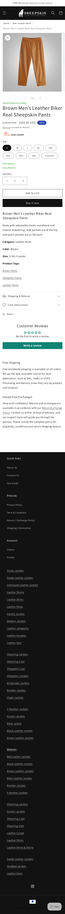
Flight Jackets (15, 697)
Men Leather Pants (22, 23)
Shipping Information (19, 528)
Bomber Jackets (16, 690)
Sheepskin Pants (12, 277)
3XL (8, 155)
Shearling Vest (15, 825)
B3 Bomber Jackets (18, 683)
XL (38, 147)
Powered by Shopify (42, 908)
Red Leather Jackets (18, 756)
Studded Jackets (16, 866)
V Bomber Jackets (17, 792)
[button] (4, 13)
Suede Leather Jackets (20, 577)
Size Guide (13, 483)
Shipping (6, 127)
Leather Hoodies (16, 635)
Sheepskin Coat (16, 668)
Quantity (7, 173)
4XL (21, 155)
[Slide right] (40, 98)
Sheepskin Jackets (17, 675)
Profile (10, 557)
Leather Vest (14, 642)
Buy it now (32, 203)
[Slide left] (25, 98)
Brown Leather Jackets (20, 737)
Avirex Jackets (15, 570)
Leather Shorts (15, 592)
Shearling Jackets (17, 654)
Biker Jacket (14, 723)
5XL (34, 155)
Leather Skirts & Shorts (20, 847)
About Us (12, 467)
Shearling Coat (15, 661)
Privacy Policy (14, 504)
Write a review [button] (32, 345)
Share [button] (10, 314)
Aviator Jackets (16, 716)
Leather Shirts (15, 599)
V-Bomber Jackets (17, 709)
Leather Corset (15, 833)
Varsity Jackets (16, 613)
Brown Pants (10, 270)
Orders (11, 549)
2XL (51, 147)
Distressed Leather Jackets (22, 585)
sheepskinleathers (27, 908)
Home (6, 23)
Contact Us (13, 475)
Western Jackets (16, 621)
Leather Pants (11, 285)
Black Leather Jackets (20, 730)
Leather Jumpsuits (17, 628)
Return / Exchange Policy (21, 520)
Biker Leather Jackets (19, 778)
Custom (49, 155)
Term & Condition (17, 512)
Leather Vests (15, 873)
